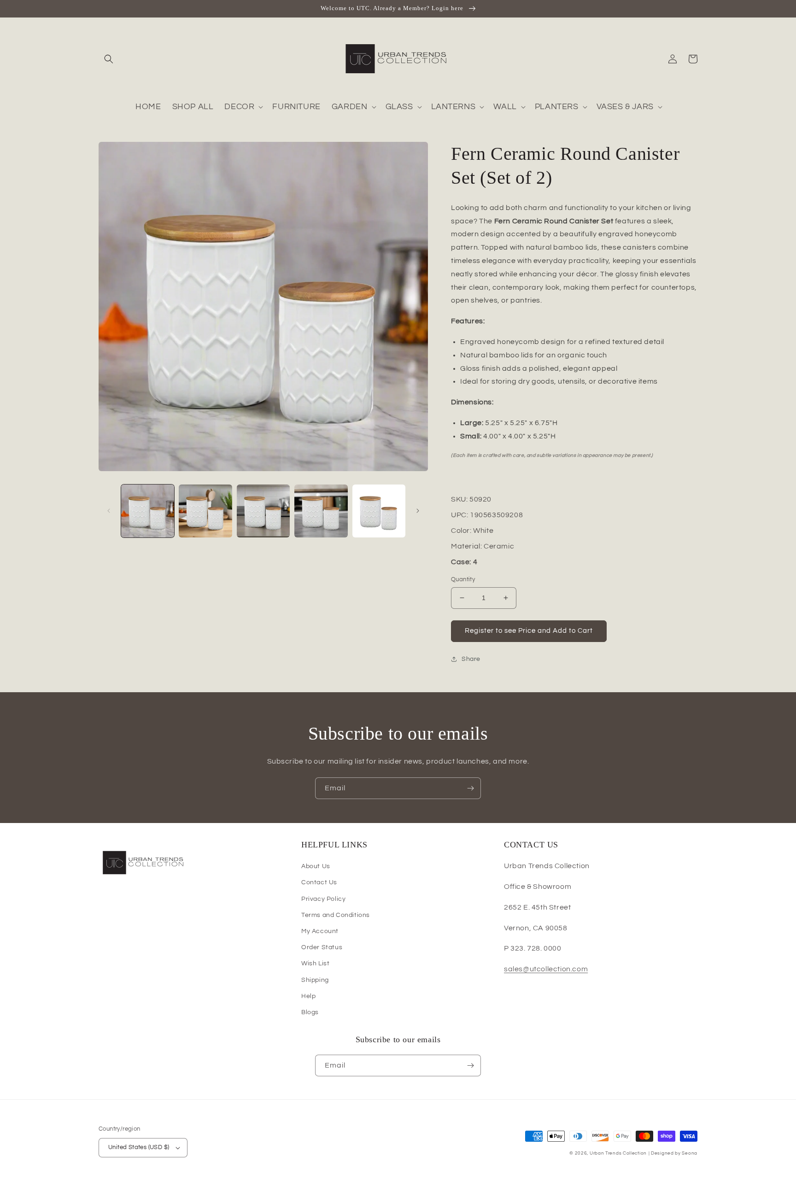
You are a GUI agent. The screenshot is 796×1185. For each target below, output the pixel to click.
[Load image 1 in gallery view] (147, 511)
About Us (315, 866)
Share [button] (471, 659)
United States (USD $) (138, 1147)
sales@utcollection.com (546, 969)
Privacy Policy (323, 899)
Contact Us (319, 882)
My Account (320, 931)
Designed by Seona (674, 1153)
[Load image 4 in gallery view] (320, 511)
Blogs (310, 1012)
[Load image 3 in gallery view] (263, 511)
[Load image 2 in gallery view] (205, 511)
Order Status (321, 947)
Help (308, 996)
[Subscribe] (470, 788)
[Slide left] (109, 511)
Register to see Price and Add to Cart (529, 630)
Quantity (463, 579)
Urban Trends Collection (618, 1153)
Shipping (315, 980)
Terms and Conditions (335, 915)
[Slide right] (418, 511)
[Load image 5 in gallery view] (378, 511)
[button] (109, 59)
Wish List (315, 963)
